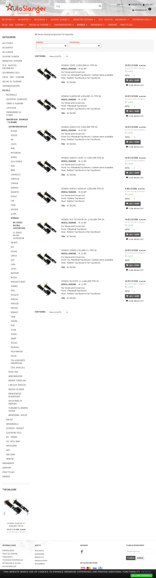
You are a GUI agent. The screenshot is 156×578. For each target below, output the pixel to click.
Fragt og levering (10, 554)
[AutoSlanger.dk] (26, 7)
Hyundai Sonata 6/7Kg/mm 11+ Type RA (79, 250)
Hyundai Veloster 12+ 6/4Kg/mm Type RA (16, 524)
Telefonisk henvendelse (12, 560)
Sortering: (40, 56)
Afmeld (140, 558)
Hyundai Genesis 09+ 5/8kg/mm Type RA (79, 127)
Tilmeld (130, 558)
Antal (128, 75)
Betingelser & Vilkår (11, 563)
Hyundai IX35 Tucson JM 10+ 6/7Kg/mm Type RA (82, 219)
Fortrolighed (8, 550)
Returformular (9, 566)
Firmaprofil (7, 557)
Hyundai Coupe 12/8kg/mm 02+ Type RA (79, 65)
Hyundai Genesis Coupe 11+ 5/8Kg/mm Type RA (82, 158)
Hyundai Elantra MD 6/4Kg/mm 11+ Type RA (81, 96)
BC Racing (71, 82)
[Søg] (100, 6)
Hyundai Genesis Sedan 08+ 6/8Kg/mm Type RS (82, 188)
